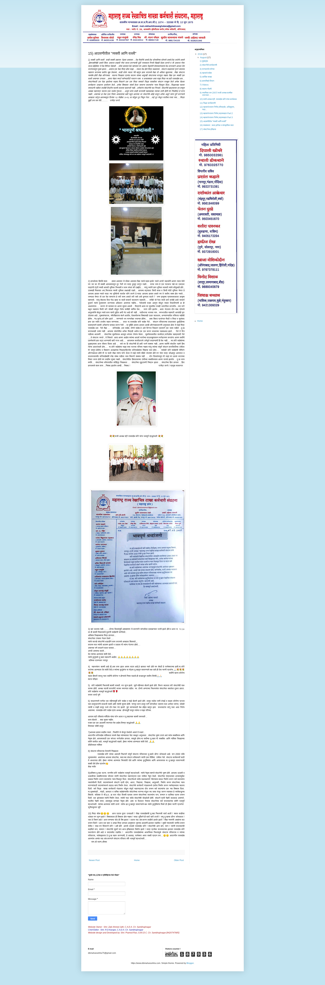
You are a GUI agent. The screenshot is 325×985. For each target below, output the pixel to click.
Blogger (190, 963)
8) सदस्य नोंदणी (206, 89)
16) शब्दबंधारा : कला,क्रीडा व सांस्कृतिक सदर (217, 125)
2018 (200, 54)
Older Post (179, 860)
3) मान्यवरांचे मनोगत (207, 69)
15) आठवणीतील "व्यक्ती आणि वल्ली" (213, 121)
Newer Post (94, 860)
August (203, 57)
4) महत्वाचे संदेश (206, 73)
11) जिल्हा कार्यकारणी (208, 103)
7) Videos (204, 85)
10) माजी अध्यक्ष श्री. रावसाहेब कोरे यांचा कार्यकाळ (218, 99)
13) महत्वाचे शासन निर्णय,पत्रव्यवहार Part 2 (216, 113)
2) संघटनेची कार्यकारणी (208, 65)
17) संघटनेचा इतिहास (208, 129)
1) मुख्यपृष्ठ (204, 61)
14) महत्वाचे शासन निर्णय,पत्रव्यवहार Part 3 (216, 117)
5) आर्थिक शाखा (206, 77)
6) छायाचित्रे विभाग (207, 81)
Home (137, 860)
